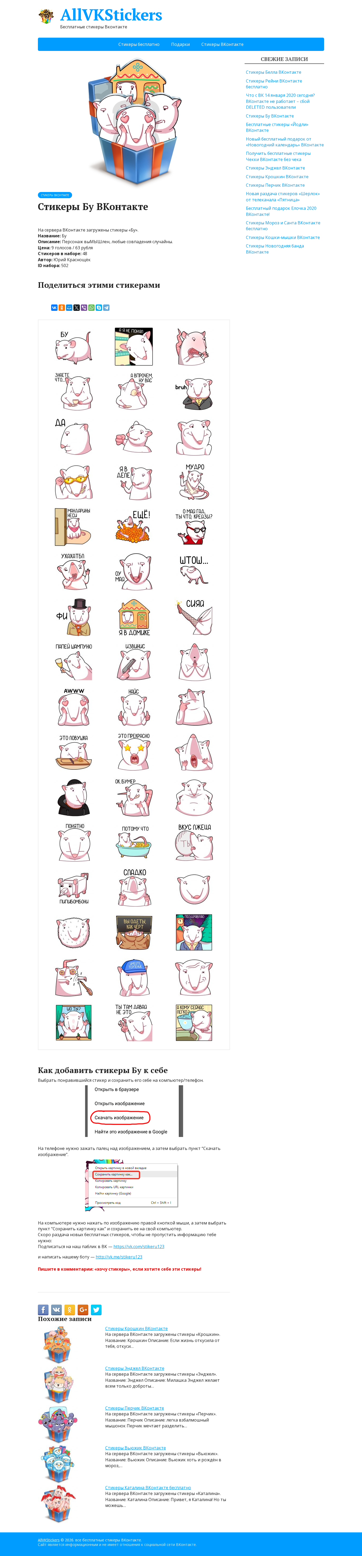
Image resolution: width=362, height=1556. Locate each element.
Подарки (180, 44)
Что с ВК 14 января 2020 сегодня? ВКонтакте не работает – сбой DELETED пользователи (280, 101)
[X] (76, 307)
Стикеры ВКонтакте (222, 44)
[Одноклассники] (62, 307)
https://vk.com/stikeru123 (138, 1246)
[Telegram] (106, 307)
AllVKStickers (111, 14)
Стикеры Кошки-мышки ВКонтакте (283, 237)
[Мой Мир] (69, 307)
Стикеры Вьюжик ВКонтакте (135, 1448)
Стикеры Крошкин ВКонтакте (136, 1328)
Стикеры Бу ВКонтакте (270, 116)
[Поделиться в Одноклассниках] (69, 1310)
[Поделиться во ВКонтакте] (56, 1310)
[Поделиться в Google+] (83, 1310)
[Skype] (99, 307)
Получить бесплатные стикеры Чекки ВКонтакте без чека (278, 156)
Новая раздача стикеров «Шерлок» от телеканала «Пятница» (283, 196)
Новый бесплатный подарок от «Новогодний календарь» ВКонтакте (285, 142)
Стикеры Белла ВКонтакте (273, 72)
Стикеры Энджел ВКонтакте (134, 1368)
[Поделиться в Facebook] (43, 1310)
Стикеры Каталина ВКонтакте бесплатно (148, 1487)
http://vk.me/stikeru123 (119, 1257)
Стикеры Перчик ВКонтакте (134, 1408)
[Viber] (84, 307)
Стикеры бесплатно (139, 44)
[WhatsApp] (91, 307)
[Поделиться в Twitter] (96, 1310)
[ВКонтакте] (54, 307)
